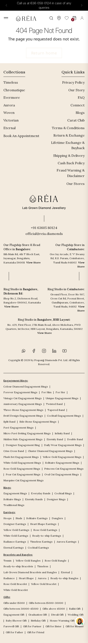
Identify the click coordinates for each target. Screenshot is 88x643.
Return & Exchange (69, 135)
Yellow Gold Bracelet (43, 584)
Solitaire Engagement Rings (62, 462)
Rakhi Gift (75, 608)
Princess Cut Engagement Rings (64, 468)
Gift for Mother (75, 626)
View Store (33, 262)
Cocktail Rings (63, 493)
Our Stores (75, 183)
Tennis (7, 560)
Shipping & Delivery (69, 155)
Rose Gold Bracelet (15, 584)
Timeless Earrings (41, 541)
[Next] (81, 5)
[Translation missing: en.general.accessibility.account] (82, 18)
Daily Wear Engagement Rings (63, 445)
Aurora (9, 105)
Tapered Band (56, 410)
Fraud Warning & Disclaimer (71, 173)
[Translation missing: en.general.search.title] (51, 18)
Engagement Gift (13, 614)
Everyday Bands (40, 493)
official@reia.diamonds (44, 233)
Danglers (57, 518)
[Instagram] (44, 351)
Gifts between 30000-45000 (20, 608)
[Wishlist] (66, 18)
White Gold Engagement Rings (22, 462)
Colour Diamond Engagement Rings (25, 386)
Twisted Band (54, 404)
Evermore (11, 97)
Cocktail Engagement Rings (64, 415)
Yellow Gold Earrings (16, 530)
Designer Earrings (14, 524)
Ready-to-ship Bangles (64, 578)
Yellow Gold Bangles (28, 560)
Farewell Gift (11, 626)
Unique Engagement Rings (62, 398)
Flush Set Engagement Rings (21, 457)
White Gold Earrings (15, 535)
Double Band (75, 439)
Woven (9, 112)
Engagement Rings (15, 493)
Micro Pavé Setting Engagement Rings (27, 433)
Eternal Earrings (13, 547)
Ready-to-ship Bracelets (18, 566)
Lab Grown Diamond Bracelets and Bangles (30, 572)
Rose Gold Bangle (55, 560)
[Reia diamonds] (27, 18)
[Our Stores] (59, 18)
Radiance (9, 578)
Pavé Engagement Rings (18, 427)
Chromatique (14, 90)
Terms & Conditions (68, 128)
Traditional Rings (13, 505)
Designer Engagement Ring (23, 445)
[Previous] (6, 5)
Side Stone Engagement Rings (37, 421)
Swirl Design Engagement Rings (23, 415)
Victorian (11, 120)
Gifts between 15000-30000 (46, 602)
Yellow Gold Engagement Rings (62, 457)
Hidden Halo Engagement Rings (23, 439)
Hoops (7, 518)
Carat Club (76, 120)
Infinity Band (62, 433)
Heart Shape (26, 578)
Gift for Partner (32, 626)
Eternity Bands (34, 499)
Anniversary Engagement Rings (22, 404)
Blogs (80, 112)
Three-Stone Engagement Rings (23, 410)
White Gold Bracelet (15, 590)
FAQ (81, 97)
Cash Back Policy (71, 163)
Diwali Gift (57, 614)
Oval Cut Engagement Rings (61, 474)
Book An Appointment (21, 136)
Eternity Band (55, 439)
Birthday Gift (38, 620)
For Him (46, 392)
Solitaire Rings (12, 499)
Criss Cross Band (13, 451)
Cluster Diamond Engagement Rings (50, 451)
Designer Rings (56, 499)
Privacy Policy (73, 82)
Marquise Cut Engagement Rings (23, 480)
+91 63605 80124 (44, 228)
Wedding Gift (76, 614)
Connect (77, 105)
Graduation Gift (37, 614)
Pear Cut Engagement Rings (23, 474)
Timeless (10, 82)
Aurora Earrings (66, 541)
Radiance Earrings (14, 541)
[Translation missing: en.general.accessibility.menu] (6, 18)
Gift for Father (14, 632)
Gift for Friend (35, 632)
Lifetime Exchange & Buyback (68, 145)
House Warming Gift (62, 620)
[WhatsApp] (23, 351)
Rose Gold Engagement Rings (21, 468)
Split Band (9, 421)
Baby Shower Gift (16, 620)
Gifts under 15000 (14, 602)
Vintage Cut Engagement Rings (22, 398)
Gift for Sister (53, 626)
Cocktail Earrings (38, 547)
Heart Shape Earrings (43, 524)
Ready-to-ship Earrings (46, 535)
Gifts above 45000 (54, 608)
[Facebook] (34, 351)
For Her (60, 392)
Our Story (76, 90)
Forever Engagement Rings (20, 392)
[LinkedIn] (54, 351)
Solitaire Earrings (37, 518)
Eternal (9, 128)
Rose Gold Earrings (45, 530)
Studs (19, 518)
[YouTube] (64, 351)
